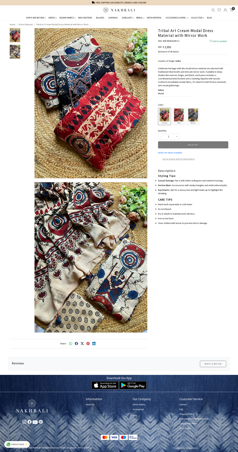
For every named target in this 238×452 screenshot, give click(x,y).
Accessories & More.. (176, 17)
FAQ (181, 409)
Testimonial (138, 409)
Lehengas (113, 17)
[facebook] (76, 343)
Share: (63, 343)
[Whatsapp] (71, 343)
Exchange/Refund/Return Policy (194, 418)
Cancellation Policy (188, 423)
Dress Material (154, 17)
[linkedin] (94, 343)
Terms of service (68, 447)
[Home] (119, 10)
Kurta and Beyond (35, 17)
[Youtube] (35, 423)
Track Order (185, 428)
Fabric (161, 90)
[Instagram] (24, 422)
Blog (209, 17)
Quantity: (162, 130)
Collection (196, 17)
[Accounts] (225, 10)
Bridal (139, 17)
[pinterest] (88, 343)
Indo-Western (85, 17)
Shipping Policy (186, 414)
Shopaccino (191, 448)
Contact (183, 404)
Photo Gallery (139, 404)
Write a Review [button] (213, 364)
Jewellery (127, 17)
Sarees (51, 17)
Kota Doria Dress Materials (179, 159)
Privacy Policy (84, 447)
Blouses (100, 17)
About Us (90, 404)
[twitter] (82, 343)
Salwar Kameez (66, 17)
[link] (213, 10)
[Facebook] (29, 422)
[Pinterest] (40, 422)
